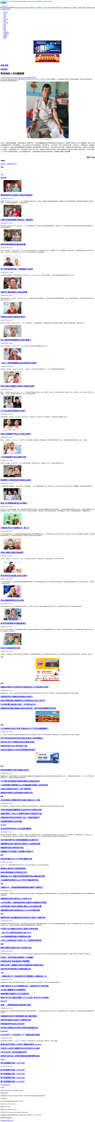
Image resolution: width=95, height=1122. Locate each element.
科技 (5, 27)
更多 (2, 657)
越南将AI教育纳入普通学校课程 (13, 868)
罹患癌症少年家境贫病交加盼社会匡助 (16, 480)
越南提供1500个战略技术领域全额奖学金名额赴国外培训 (23, 876)
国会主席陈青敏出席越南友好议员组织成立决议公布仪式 (23, 700)
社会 (5, 15)
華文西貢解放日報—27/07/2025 (13, 1081)
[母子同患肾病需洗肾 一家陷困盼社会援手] (12, 265)
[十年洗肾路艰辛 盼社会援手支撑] (12, 453)
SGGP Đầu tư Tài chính (41, 1)
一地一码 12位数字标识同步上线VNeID (16, 933)
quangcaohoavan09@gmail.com (16, 1090)
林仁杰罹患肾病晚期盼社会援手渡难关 (16, 340)
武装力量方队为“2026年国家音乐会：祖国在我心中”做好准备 (25, 986)
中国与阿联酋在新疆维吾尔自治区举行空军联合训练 (21, 810)
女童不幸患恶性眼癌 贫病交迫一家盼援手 (17, 220)
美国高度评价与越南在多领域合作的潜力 (17, 697)
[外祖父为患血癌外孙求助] (12, 644)
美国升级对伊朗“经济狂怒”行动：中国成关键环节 (20, 817)
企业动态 (6, 19)
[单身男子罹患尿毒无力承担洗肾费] (12, 288)
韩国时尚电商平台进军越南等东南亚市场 (17, 793)
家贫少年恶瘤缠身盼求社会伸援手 (14, 503)
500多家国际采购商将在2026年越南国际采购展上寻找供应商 (24, 785)
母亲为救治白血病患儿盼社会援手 (14, 576)
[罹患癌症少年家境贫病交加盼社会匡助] (12, 476)
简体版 (5, 35)
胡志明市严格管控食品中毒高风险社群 (16, 969)
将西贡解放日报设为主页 (7, 1120)
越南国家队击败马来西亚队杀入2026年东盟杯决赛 (20, 910)
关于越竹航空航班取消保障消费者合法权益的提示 (20, 781)
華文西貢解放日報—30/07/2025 (13, 1070)
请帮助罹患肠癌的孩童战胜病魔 (13, 244)
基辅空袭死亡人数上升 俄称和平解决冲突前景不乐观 (21, 814)
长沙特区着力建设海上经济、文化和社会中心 (18, 704)
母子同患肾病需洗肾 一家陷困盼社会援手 (17, 269)
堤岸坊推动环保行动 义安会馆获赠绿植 (16, 829)
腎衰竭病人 (4, 163)
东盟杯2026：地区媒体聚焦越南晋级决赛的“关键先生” (22, 887)
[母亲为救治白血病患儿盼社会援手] (12, 572)
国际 (5, 21)
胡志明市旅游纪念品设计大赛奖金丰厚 (16, 1020)
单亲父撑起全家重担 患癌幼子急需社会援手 (18, 386)
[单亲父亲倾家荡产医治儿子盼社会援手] (12, 430)
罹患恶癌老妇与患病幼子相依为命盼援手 (17, 195)
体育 (5, 25)
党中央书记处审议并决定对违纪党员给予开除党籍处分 (22, 738)
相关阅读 (3, 177)
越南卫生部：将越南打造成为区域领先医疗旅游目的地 (22, 965)
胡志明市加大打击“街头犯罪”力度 (14, 746)
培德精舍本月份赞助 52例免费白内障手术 (17, 851)
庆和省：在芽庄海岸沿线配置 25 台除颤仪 (17, 957)
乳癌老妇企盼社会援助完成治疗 (13, 317)
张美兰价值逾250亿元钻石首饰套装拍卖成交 (18, 750)
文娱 (5, 30)
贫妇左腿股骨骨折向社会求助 (12, 600)
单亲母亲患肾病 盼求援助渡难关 (13, 623)
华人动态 (6, 22)
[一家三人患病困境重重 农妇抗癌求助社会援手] (12, 359)
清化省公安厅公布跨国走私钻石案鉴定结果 (17, 742)
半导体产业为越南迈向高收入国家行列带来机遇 (19, 929)
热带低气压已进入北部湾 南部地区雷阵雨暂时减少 (20, 1056)
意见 (5, 38)
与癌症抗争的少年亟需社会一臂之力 (15, 528)
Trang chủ (6, 12)
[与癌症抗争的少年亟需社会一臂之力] (12, 524)
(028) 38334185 (4, 1090)
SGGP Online (16, 1)
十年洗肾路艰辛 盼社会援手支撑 (13, 457)
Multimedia (4, 1031)
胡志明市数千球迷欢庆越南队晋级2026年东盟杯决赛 (21, 906)
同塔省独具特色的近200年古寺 (13, 1024)
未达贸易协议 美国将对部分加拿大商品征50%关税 (20, 800)
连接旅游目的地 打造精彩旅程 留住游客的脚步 (19, 1016)
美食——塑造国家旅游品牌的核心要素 (16, 1005)
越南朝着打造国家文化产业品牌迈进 (15, 994)
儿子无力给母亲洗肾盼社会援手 (13, 411)
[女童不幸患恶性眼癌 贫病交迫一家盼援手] (12, 216)
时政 (5, 13)
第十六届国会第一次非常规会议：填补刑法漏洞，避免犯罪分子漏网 (50, 7)
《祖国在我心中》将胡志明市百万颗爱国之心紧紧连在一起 (24, 976)
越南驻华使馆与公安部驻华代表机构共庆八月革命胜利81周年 (25, 687)
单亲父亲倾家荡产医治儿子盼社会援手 (16, 434)
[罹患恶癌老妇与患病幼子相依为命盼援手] (12, 191)
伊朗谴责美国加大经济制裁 (11, 821)
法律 (5, 16)
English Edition (23, 1)
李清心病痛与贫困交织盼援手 (12, 552)
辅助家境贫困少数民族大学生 (12, 848)
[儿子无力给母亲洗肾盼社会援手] (12, 407)
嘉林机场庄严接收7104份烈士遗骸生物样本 (21, 1044)
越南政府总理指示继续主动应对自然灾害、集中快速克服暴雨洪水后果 (28, 708)
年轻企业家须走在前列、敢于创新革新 (16, 789)
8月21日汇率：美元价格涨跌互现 (13, 1052)
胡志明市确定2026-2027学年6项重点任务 (16, 859)
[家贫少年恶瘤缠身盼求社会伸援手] (12, 499)
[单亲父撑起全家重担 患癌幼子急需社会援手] (12, 382)
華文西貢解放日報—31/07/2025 (13, 1063)
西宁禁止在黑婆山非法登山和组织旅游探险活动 (19, 1028)
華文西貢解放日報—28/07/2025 (13, 1078)
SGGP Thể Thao (31, 1)
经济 (5, 18)
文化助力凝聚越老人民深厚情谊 (13, 990)
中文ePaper (50, 1)
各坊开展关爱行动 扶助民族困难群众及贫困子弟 (19, 840)
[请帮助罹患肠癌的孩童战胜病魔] (12, 241)
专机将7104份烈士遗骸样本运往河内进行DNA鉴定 (20, 1048)
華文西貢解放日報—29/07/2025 (13, 1074)
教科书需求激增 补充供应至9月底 (14, 872)
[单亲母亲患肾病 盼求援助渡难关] (12, 620)
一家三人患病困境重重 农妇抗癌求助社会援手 (19, 363)
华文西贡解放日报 (5, 9)
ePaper (3, 1059)
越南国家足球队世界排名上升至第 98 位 (16, 899)
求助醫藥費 (10, 163)
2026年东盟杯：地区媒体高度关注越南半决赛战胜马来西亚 (24, 902)
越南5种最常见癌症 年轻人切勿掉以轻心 (16, 948)
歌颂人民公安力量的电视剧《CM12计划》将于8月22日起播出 (25, 998)
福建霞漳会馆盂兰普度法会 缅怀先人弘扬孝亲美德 (20, 844)
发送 (2, 174)
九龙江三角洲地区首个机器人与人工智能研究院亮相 (21, 940)
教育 (5, 24)
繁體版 (5, 36)
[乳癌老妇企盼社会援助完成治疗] (12, 313)
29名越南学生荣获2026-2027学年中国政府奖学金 (20, 880)
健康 (5, 29)
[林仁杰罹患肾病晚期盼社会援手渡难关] (12, 336)
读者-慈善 (6, 32)
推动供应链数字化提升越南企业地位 (15, 770)
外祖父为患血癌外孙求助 (10, 648)
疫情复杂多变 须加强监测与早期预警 (15, 961)
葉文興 (15, 163)
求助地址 (4, 69)
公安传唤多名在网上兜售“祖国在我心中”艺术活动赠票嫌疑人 (25, 728)
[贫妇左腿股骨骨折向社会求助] (12, 597)
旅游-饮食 (6, 33)
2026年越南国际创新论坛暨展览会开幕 (16, 936)
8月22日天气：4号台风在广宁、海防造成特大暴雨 (20, 1035)
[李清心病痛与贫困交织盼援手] (12, 549)
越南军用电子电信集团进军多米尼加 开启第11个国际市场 (23, 918)
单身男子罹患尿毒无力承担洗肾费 (14, 292)
